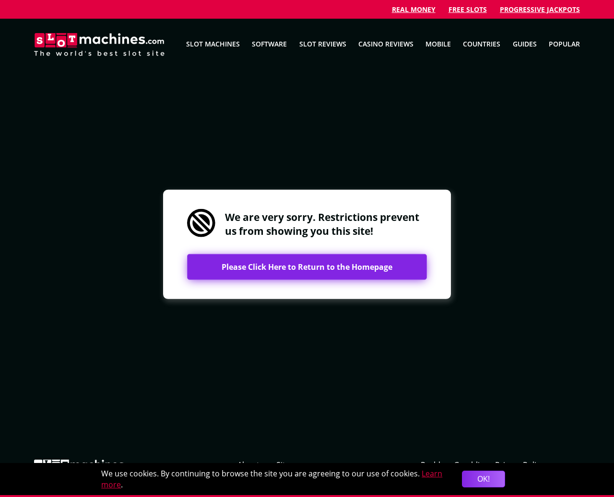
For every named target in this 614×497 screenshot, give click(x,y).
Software (269, 43)
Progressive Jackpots (540, 9)
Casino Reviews (385, 43)
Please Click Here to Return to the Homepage (307, 267)
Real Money (414, 9)
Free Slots (468, 9)
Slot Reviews (322, 43)
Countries (481, 43)
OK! (483, 479)
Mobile (438, 43)
